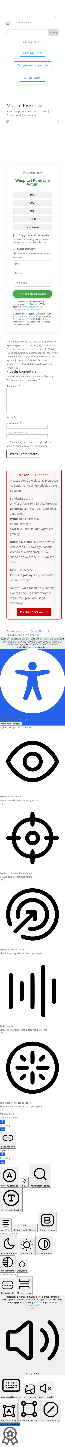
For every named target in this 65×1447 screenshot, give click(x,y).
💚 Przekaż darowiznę (32, 293)
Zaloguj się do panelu (32, 65)
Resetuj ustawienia (10, 1424)
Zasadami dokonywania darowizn (27, 309)
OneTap (23, 719)
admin (28, 111)
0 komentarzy (29, 115)
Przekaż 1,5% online (34, 612)
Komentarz (13, 385)
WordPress (33, 634)
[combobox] (32, 643)
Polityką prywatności (30, 307)
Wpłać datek (32, 78)
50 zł (32, 211)
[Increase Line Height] (2, 1154)
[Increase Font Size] (2, 1122)
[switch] (2, 804)
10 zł (32, 194)
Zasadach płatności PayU (24, 319)
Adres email (13, 422)
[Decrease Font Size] (2, 1129)
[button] (1, 803)
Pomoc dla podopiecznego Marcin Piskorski (32, 255)
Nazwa (10, 417)
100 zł (32, 219)
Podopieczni (12, 115)
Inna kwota (33, 227)
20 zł (32, 202)
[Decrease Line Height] (2, 1162)
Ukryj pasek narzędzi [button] (11, 723)
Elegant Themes (38, 631)
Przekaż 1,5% (32, 53)
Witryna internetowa (17, 432)
